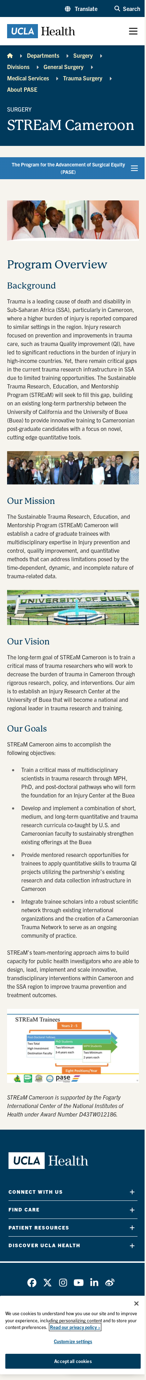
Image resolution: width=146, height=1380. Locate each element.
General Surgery (64, 66)
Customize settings (73, 1341)
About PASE (22, 89)
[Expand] (132, 1192)
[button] (81, 8)
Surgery (83, 55)
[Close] (136, 1303)
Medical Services (28, 77)
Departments (43, 55)
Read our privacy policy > (75, 1327)
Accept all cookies (72, 1361)
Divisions (18, 66)
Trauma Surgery (82, 77)
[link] (32, 1282)
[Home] (10, 55)
